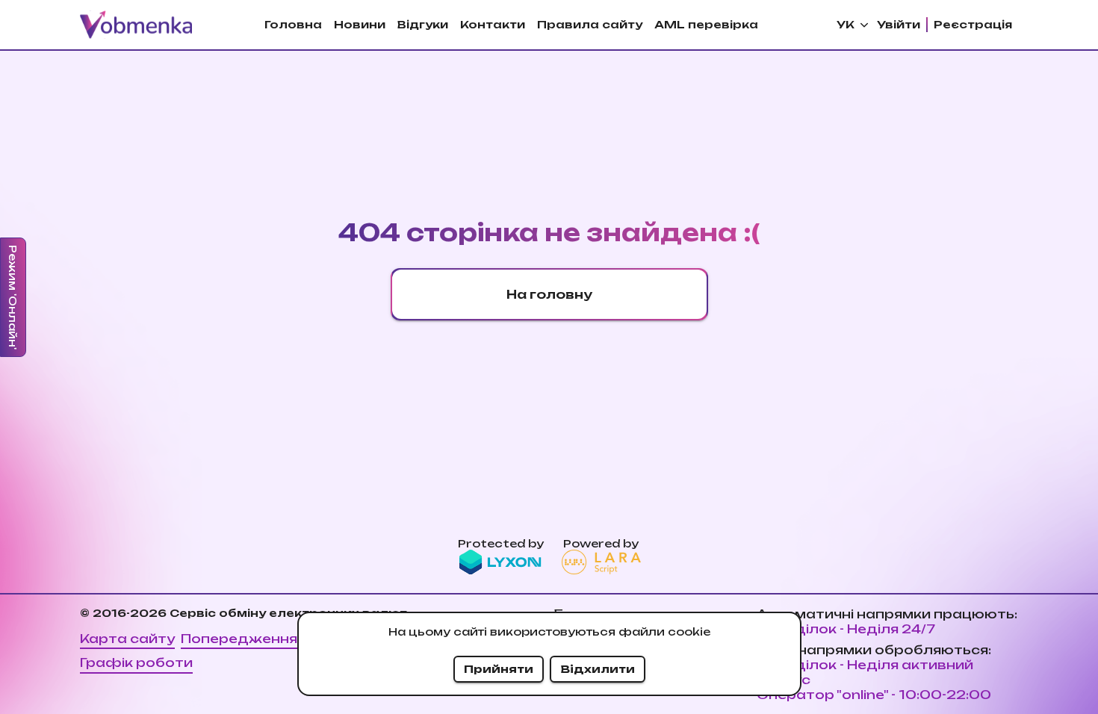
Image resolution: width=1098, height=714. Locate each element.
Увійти (898, 24)
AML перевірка (706, 24)
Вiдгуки (422, 24)
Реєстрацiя (973, 24)
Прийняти (498, 668)
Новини (359, 24)
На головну (549, 294)
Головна (293, 24)
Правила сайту (589, 24)
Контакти (492, 24)
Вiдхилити (597, 668)
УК (845, 24)
